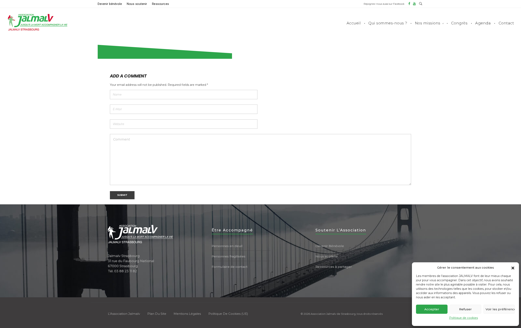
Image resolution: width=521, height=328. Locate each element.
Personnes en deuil (227, 246)
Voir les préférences (500, 309)
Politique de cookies (463, 318)
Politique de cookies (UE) (228, 314)
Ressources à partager (333, 267)
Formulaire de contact (229, 267)
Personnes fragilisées (228, 256)
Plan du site (156, 314)
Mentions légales (187, 314)
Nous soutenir (326, 256)
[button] (513, 268)
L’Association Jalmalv (124, 314)
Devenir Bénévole (329, 246)
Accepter (431, 309)
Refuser (465, 309)
